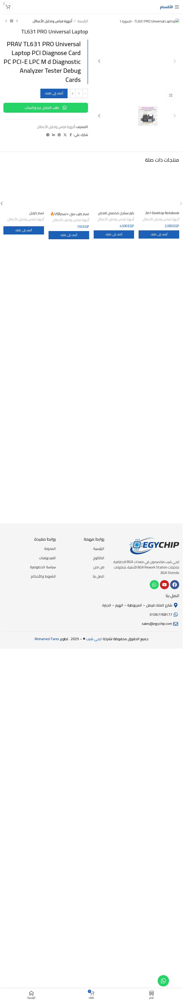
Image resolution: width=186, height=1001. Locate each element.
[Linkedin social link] (53, 135)
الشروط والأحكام (43, 914)
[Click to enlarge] (171, 95)
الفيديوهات (47, 896)
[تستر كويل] (23, 647)
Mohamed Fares (46, 976)
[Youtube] (164, 922)
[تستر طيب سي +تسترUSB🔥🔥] (69, 647)
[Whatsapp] (163, 980)
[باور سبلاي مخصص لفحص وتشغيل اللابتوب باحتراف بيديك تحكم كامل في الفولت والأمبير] (114, 647)
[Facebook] (174, 922)
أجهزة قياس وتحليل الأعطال (52, 21)
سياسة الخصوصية (43, 905)
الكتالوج (98, 896)
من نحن (98, 905)
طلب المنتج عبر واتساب (42, 107)
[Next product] (6, 21)
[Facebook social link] (70, 135)
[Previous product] (17, 21)
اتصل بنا (98, 914)
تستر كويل (36, 822)
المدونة (50, 886)
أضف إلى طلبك (54, 93)
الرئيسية (82, 21)
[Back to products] (11, 21)
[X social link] (65, 135)
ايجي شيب (94, 976)
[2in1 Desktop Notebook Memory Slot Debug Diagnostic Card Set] (159, 647)
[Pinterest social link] (59, 135)
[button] (174, 61)
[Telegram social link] (48, 135)
